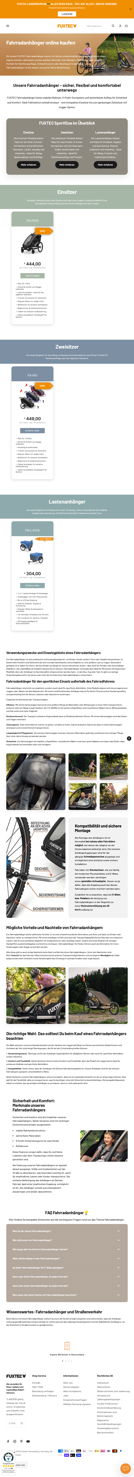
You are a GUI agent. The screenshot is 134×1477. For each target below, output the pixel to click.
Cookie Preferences (107, 1403)
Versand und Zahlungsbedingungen (108, 1397)
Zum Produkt (32, 275)
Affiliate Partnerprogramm (77, 1404)
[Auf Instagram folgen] (14, 1441)
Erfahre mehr (32, 430)
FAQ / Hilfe (37, 1386)
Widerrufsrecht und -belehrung (113, 1391)
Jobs (65, 1395)
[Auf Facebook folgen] (8, 1441)
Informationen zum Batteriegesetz (107, 1414)
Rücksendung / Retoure (44, 1395)
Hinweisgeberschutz (108, 1428)
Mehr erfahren (28, 164)
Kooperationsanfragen (75, 1399)
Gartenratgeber (71, 1386)
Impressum (103, 1382)
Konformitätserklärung (109, 1407)
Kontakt (36, 1382)
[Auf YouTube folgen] (28, 1441)
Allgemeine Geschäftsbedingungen (109, 1422)
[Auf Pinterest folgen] (21, 1441)
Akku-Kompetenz (72, 1391)
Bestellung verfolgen (43, 1391)
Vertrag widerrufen (17, 1465)
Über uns (68, 1382)
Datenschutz (103, 1386)
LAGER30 (67, 14)
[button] (129, 738)
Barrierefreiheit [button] (105, 1432)
